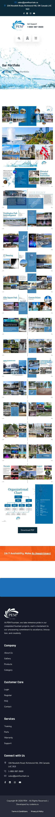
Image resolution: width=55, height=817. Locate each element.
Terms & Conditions (20, 811)
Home (8, 71)
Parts (6, 732)
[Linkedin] (27, 13)
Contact (7, 706)
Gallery (7, 658)
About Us (8, 653)
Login (6, 689)
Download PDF (27, 530)
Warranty (8, 737)
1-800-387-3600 (35, 26)
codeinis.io (34, 804)
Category (8, 670)
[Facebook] (24, 13)
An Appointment (41, 553)
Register (8, 695)
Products (8, 664)
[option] (14, 588)
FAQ (6, 701)
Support (7, 743)
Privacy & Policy (37, 811)
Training (8, 726)
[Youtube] (34, 13)
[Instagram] (30, 13)
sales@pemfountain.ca (27, 2)
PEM (25, 800)
